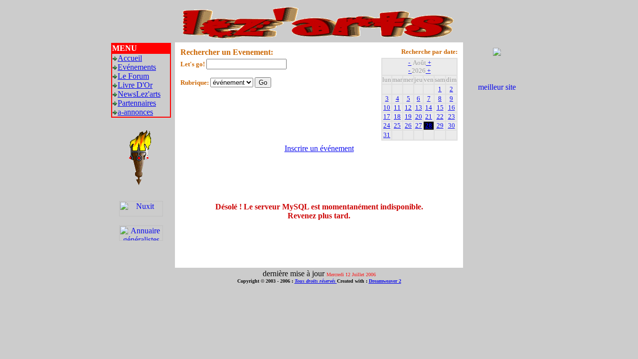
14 (428, 107)
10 (386, 107)
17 (386, 116)
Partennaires (137, 103)
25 (397, 125)
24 (386, 125)
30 (451, 125)
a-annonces (135, 112)
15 (440, 107)
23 (451, 116)
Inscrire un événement (319, 148)
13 (418, 107)
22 (440, 116)
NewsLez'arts (139, 94)
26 (408, 125)
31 (386, 135)
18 (397, 116)
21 (428, 116)
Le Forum (133, 76)
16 (451, 107)
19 (408, 116)
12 (408, 107)
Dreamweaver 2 (385, 281)
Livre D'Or (135, 85)
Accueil (130, 58)
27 (418, 125)
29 (440, 125)
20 (418, 116)
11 (397, 107)
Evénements (137, 67)
